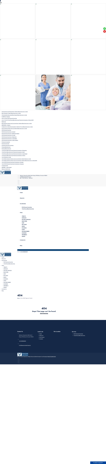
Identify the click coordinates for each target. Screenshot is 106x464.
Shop (21, 212)
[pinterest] (19, 181)
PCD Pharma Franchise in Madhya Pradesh (10, 133)
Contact (41, 338)
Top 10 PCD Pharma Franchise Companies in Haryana (13, 164)
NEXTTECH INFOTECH (52, 356)
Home (21, 192)
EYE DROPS (24, 227)
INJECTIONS (24, 221)
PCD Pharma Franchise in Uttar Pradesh (10, 140)
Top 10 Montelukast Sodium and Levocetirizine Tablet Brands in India (16, 158)
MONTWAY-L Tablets (6, 125)
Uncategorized (5, 165)
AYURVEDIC (24, 233)
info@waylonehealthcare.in (25, 345)
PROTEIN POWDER (25, 231)
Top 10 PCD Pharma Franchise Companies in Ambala (12, 162)
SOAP (23, 222)
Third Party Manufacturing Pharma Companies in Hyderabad (14, 153)
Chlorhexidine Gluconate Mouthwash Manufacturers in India (14, 115)
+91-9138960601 (24, 251)
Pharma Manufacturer (6, 148)
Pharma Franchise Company (7, 145)
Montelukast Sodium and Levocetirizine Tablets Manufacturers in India (17, 123)
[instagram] (19, 182)
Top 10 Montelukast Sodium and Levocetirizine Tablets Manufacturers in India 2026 (19, 160)
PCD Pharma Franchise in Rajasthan (9, 137)
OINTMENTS (24, 234)
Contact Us (22, 240)
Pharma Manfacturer (6, 147)
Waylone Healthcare (6, 169)
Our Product (41, 337)
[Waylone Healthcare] (5, 172)
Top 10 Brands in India (6, 157)
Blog (21, 245)
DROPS (23, 226)
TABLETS (24, 216)
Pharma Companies (6, 142)
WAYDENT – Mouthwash (7, 167)
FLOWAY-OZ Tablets (6, 116)
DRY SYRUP (24, 224)
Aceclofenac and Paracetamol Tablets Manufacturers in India (15, 111)
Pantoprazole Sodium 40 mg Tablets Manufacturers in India (14, 128)
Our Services (23, 203)
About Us (22, 198)
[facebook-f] (19, 180)
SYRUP (23, 229)
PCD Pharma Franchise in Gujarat (8, 131)
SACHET (23, 236)
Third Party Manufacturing (28, 208)
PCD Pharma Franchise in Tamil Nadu (9, 138)
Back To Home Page (44, 313)
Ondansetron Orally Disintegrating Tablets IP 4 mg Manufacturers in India (17, 126)
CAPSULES (24, 217)
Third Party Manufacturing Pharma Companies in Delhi (13, 152)
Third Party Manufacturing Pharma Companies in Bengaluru (14, 150)
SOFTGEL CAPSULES (26, 219)
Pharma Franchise (5, 143)
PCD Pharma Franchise (6, 130)
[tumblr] (19, 183)
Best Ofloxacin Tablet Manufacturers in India (11, 113)
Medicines (4, 121)
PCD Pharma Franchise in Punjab (8, 135)
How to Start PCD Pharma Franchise (9, 118)
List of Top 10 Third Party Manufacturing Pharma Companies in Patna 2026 (18, 120)
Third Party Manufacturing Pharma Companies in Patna (13, 155)
